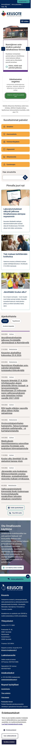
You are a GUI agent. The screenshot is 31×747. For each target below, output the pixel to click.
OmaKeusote (23, 1)
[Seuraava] (28, 49)
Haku (2, 7)
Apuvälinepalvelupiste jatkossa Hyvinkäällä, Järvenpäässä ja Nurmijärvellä (15, 340)
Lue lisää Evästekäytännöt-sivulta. (12, 724)
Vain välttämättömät (10, 736)
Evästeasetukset (11, 730)
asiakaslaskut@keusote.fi (9, 679)
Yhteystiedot (5, 697)
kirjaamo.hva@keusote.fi (9, 650)
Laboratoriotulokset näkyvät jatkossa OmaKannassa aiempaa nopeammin (14, 213)
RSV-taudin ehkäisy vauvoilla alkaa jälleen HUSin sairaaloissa (14, 410)
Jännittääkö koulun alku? (15, 292)
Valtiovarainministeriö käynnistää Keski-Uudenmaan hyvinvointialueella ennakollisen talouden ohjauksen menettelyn (15, 494)
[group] (15, 49)
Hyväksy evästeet (9, 742)
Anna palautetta (16, 4)
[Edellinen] (3, 49)
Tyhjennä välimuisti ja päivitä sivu (15, 95)
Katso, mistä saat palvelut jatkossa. (15, 67)
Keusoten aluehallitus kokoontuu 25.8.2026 (11, 354)
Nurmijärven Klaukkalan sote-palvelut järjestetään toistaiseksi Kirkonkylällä (14, 368)
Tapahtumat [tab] (16, 321)
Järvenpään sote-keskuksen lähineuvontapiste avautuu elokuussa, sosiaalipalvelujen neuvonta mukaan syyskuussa (15, 475)
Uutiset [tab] (5, 321)
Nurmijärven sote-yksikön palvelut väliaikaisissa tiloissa (15, 47)
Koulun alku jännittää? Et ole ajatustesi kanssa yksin (14, 459)
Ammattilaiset (5, 4)
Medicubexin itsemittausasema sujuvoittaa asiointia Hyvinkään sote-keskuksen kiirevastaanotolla (15, 445)
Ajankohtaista (5, 689)
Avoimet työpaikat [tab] (8, 326)
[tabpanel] (15, 423)
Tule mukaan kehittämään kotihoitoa (15, 255)
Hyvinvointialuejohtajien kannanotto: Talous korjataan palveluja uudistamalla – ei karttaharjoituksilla (14, 427)
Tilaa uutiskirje (5, 693)
